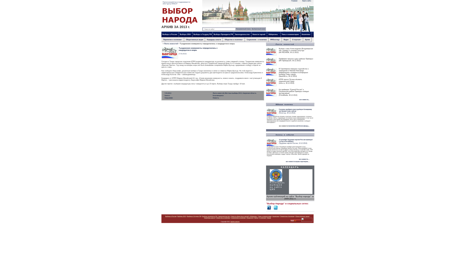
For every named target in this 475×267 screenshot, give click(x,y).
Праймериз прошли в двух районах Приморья (296, 59)
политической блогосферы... (298, 126)
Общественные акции (194, 40)
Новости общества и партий (240, 216)
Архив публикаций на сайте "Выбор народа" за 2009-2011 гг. (290, 197)
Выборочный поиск (258, 29)
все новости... (304, 99)
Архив (307, 40)
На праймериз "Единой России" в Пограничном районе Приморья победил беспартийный (294, 91)
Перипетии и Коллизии (287, 216)
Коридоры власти (214, 40)
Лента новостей (171, 44)
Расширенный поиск (243, 29)
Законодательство (224, 216)
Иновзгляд (250, 218)
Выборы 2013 (182, 216)
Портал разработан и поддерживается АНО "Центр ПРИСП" (176, 3)
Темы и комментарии (264, 216)
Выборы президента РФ (209, 216)
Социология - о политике (257, 40)
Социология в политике (238, 218)
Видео (286, 40)
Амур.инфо (169, 98)
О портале (262, 218)
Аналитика (276, 216)
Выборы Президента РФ (223, 34)
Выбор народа (235, 221)
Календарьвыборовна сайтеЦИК (277, 186)
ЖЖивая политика (284, 104)
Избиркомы (253, 216)
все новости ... (304, 159)
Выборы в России (170, 216)
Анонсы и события (285, 135)
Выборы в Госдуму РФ (202, 34)
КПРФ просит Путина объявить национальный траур (290, 80)
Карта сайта (306, 1)
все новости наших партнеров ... (297, 161)
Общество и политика (223, 218)
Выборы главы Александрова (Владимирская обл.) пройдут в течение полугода (296, 49)
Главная (294, 1)
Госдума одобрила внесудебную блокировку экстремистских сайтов (295, 110)
